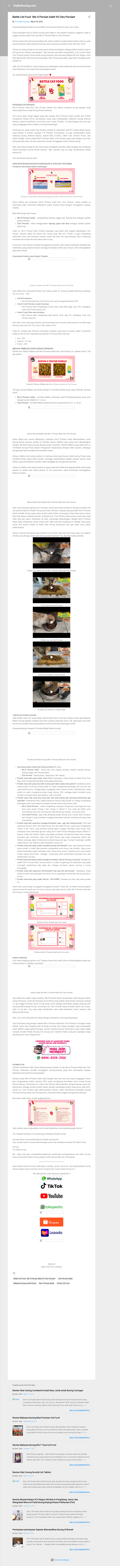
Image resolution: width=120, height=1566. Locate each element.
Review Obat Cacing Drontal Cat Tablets (32, 1472)
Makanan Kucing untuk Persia (25, 1283)
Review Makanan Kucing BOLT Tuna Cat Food (34, 1445)
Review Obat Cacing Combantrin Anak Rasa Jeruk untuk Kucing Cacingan (48, 1390)
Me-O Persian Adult (46, 1283)
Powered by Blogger (61, 1560)
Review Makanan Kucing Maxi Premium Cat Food (36, 1417)
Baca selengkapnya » (80, 1410)
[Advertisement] (104, 47)
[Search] (110, 6)
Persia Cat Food (63, 1283)
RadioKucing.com (24, 5)
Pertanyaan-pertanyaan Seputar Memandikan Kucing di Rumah (43, 1529)
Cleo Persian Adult (65, 1279)
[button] (89, 17)
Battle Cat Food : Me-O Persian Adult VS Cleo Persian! (34, 1279)
